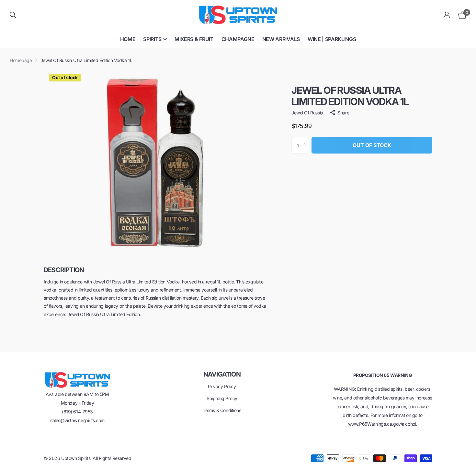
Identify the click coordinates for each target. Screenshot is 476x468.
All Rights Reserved (112, 458)
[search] (13, 15)
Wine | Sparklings (332, 39)
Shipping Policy (222, 398)
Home (128, 39)
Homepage (21, 60)
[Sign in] (447, 15)
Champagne (238, 39)
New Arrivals (281, 39)
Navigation (222, 374)
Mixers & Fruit (194, 39)
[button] (306, 139)
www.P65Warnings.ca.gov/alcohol (382, 424)
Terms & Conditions (222, 410)
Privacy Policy (222, 386)
